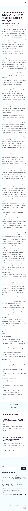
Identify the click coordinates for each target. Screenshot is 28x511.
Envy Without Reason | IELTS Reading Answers (13, 488)
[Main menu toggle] (25, 2)
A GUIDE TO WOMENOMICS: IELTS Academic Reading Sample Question (13, 439)
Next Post (14, 407)
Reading (13, 23)
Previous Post (14, 404)
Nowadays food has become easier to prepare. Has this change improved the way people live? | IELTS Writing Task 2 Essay (13, 484)
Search (3, 466)
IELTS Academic (6, 23)
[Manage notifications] (24, 508)
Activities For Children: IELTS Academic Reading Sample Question (14, 420)
